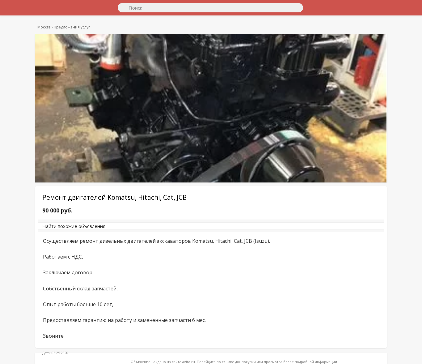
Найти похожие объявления (127, 229)
